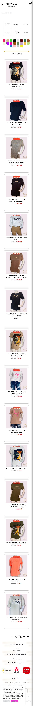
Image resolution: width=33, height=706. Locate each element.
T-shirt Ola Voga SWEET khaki (16, 543)
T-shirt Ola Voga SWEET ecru (16, 468)
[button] (2, 5)
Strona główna (4, 12)
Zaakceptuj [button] (14, 701)
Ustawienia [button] (6, 701)
